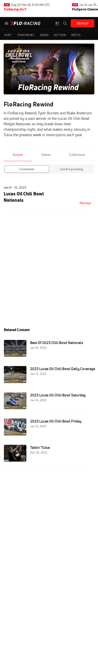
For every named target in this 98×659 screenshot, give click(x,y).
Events (18, 154)
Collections (77, 154)
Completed (26, 169)
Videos (46, 154)
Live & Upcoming (71, 169)
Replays (85, 203)
